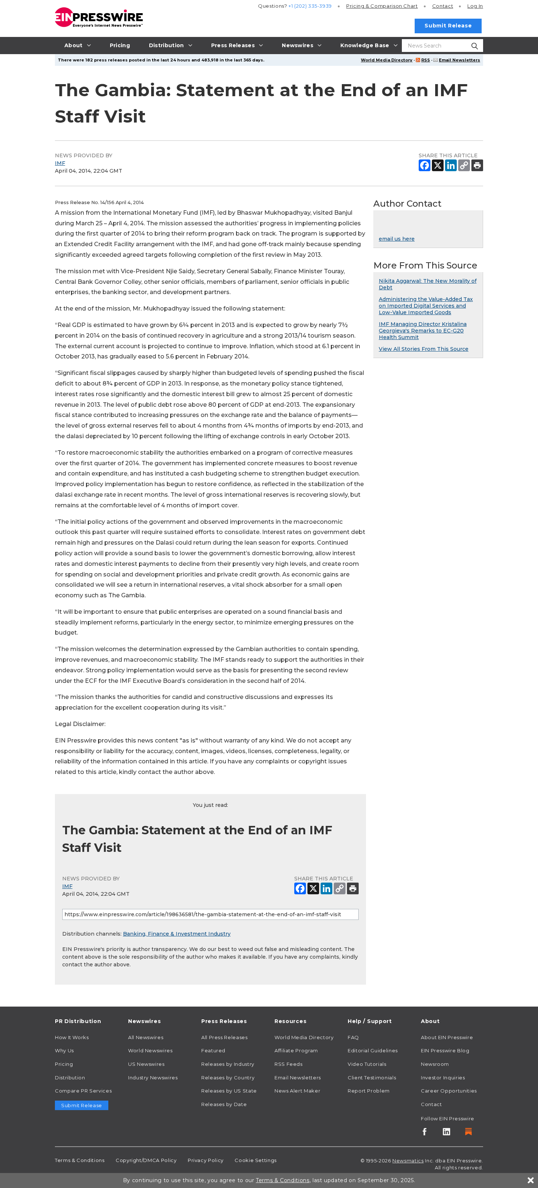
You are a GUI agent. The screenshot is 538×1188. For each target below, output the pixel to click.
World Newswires (150, 1050)
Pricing (382, 6)
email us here (397, 239)
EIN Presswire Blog (445, 1050)
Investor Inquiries (443, 1077)
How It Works (72, 1037)
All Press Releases (224, 1037)
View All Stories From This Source (423, 349)
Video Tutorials (367, 1064)
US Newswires (146, 1064)
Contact (442, 6)
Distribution (70, 1077)
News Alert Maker (297, 1091)
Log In (475, 6)
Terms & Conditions (80, 1160)
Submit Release (448, 25)
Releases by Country (227, 1077)
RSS (425, 60)
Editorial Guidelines (373, 1050)
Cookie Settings (256, 1160)
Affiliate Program (296, 1050)
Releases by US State (229, 1091)
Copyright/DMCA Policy (146, 1160)
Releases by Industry (227, 1064)
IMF (60, 163)
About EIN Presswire (447, 1037)
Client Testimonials (372, 1077)
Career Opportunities (449, 1091)
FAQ (353, 1037)
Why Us (64, 1050)
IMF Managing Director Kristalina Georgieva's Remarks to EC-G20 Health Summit (423, 331)
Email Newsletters (459, 60)
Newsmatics (407, 1160)
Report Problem (369, 1091)
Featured (213, 1050)
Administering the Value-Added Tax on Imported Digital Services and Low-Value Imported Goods (426, 306)
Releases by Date (224, 1104)
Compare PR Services (83, 1091)
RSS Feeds (288, 1064)
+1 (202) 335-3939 (310, 6)
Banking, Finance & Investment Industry (177, 934)
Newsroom (435, 1064)
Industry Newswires (153, 1077)
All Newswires (145, 1037)
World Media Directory (386, 60)
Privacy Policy (206, 1160)
